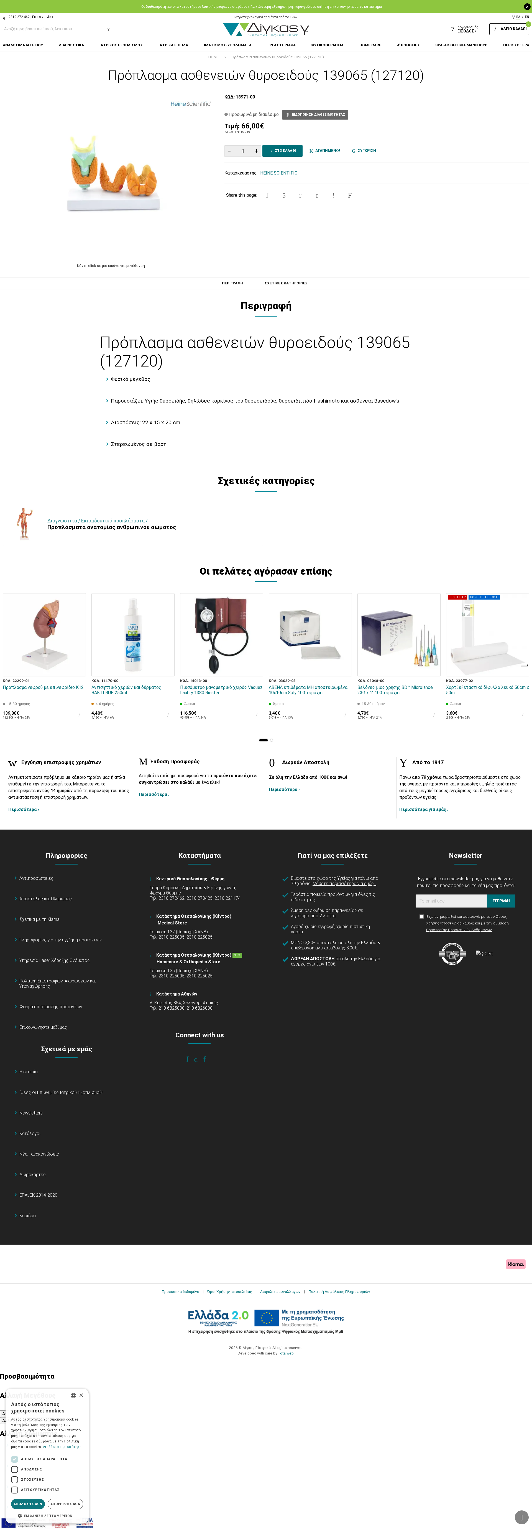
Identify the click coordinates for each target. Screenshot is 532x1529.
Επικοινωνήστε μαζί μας (43, 1027)
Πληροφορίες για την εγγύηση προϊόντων (60, 939)
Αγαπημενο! (327, 150)
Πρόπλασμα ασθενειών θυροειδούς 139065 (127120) (278, 57)
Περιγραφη (232, 283)
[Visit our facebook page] (191, 1059)
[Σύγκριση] (78, 668)
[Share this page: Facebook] (267, 195)
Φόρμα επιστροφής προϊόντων (50, 1006)
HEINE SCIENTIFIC (278, 173)
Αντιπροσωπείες (36, 878)
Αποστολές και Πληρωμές (45, 898)
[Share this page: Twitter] (284, 195)
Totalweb (286, 1353)
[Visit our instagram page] (200, 1059)
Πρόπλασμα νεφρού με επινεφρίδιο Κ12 (43, 687)
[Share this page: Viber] (333, 195)
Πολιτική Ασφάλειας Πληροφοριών (339, 1291)
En (527, 17)
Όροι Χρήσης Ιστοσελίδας (229, 1291)
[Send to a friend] (350, 195)
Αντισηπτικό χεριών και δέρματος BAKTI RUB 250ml (126, 690)
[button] (263, 740)
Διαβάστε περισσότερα (62, 1447)
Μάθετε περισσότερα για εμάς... (344, 883)
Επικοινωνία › (42, 17)
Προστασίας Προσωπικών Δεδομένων (459, 929)
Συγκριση (366, 150)
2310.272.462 (19, 17)
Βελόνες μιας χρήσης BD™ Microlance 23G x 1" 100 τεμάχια (395, 690)
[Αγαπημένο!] (78, 656)
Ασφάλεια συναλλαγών (280, 1291)
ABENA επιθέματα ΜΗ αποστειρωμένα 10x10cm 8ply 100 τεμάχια (308, 690)
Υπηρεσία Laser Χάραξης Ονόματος (54, 960)
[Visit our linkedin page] (208, 1059)
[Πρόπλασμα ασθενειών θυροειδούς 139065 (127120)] (111, 175)
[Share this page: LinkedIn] (317, 195)
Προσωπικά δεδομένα (180, 1291)
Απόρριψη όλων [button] (65, 1504)
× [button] (81, 1395)
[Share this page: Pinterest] (300, 195)
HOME (213, 57)
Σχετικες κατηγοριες (286, 283)
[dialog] (47, 1456)
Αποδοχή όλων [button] (28, 1504)
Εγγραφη (501, 901)
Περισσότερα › (23, 809)
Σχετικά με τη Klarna (39, 919)
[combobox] (73, 1395)
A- (4, 1413)
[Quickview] (78, 643)
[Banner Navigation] (524, 665)
